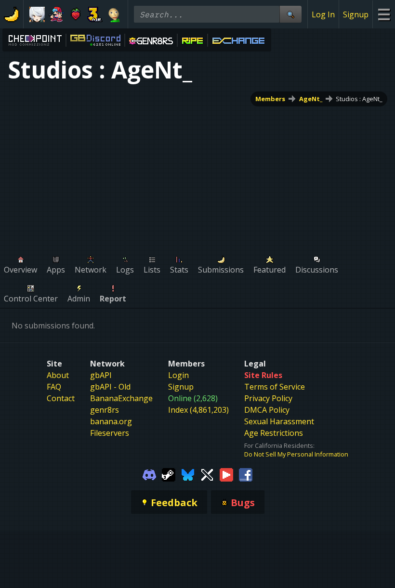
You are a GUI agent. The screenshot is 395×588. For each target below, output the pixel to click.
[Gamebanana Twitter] (207, 474)
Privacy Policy (268, 398)
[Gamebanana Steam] (168, 474)
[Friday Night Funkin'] (56, 14)
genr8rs (104, 410)
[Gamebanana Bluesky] (188, 474)
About (58, 375)
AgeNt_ (310, 98)
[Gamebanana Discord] (149, 474)
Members (270, 98)
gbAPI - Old (110, 386)
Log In (323, 14)
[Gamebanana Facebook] (245, 474)
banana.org (111, 421)
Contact (61, 398)
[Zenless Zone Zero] (37, 14)
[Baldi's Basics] (114, 14)
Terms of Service (274, 386)
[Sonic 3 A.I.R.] (95, 14)
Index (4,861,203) (198, 410)
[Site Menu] (383, 14)
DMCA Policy (267, 410)
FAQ (54, 386)
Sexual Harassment (279, 421)
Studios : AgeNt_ (359, 98)
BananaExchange (121, 398)
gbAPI (101, 375)
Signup (356, 14)
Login (178, 375)
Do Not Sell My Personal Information (296, 454)
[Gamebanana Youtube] (226, 474)
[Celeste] (75, 14)
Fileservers (109, 433)
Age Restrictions (273, 433)
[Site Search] (290, 14)
